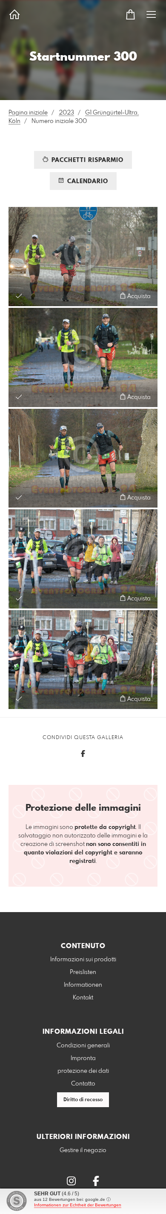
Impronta (83, 1058)
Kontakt (83, 998)
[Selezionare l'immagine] (19, 296)
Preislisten (83, 972)
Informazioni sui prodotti (83, 960)
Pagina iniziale (28, 113)
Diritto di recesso (83, 1099)
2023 (66, 113)
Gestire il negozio (83, 1150)
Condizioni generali (83, 1046)
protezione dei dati (83, 1071)
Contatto (83, 1084)
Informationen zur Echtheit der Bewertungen (77, 1205)
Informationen (83, 985)
